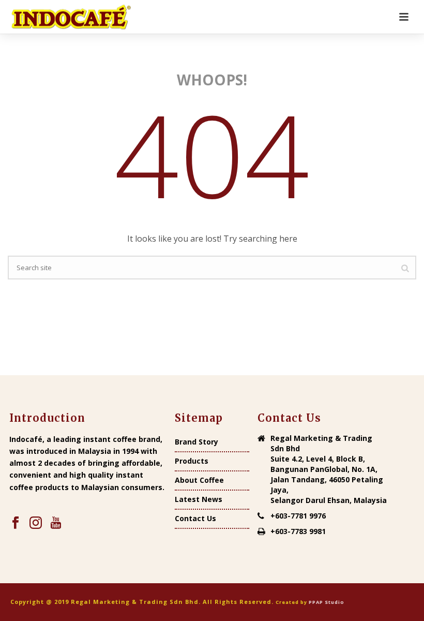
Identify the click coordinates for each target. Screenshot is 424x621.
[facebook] (15, 523)
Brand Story (196, 442)
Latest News (198, 499)
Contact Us (195, 518)
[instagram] (35, 523)
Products (191, 461)
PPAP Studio (326, 602)
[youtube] (56, 523)
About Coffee (199, 480)
